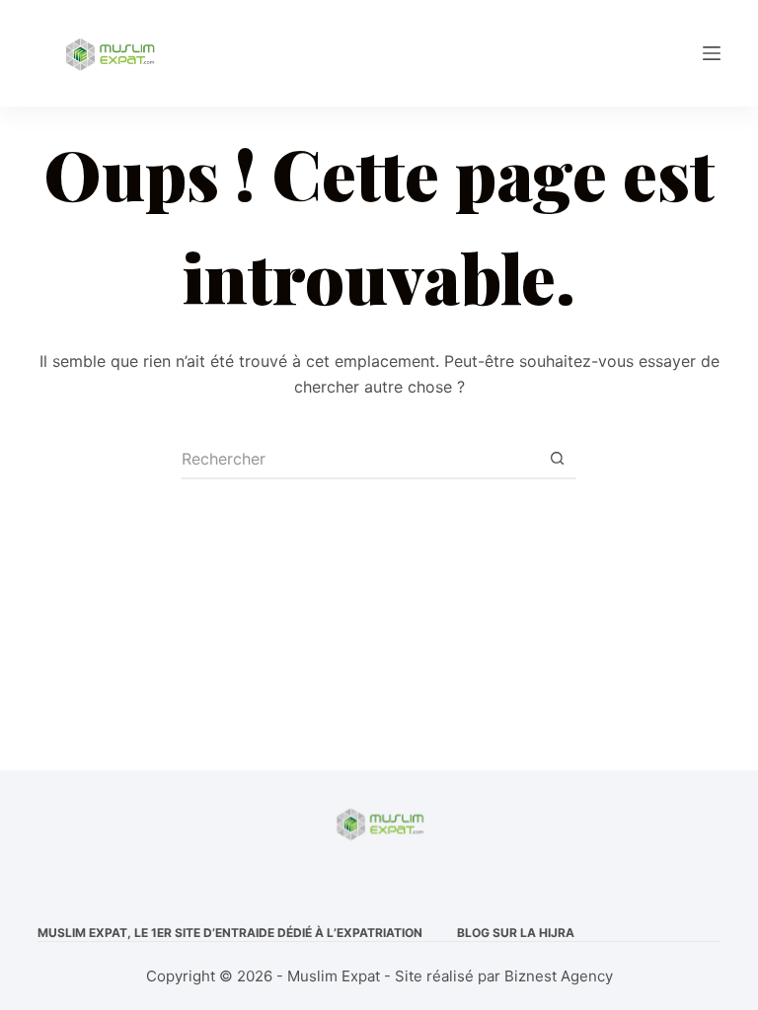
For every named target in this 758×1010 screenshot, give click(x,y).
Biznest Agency (558, 976)
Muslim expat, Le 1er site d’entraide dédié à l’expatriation (230, 932)
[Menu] (711, 53)
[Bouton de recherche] (556, 459)
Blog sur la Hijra (515, 932)
